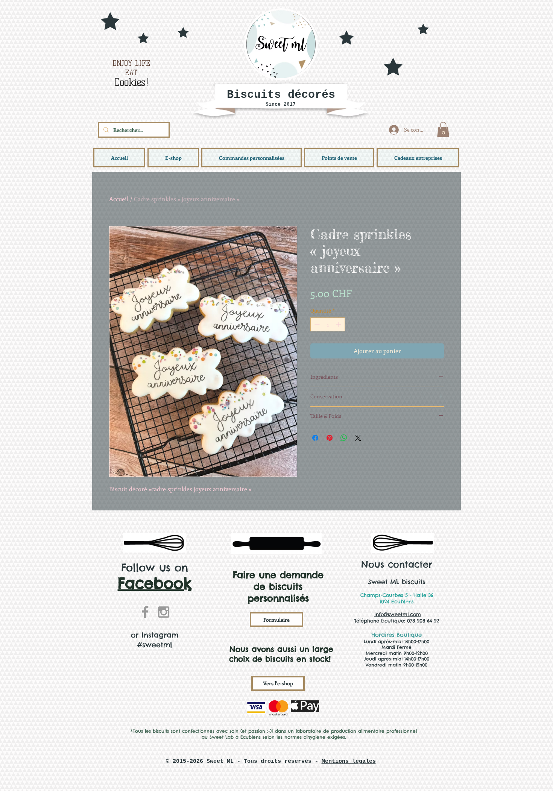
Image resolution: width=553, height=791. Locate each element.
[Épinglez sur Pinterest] (329, 437)
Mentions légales (349, 761)
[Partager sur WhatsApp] (343, 437)
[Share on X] (358, 437)
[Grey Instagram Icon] (164, 612)
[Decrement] (316, 324)
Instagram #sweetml (157, 639)
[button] (443, 129)
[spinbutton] (327, 324)
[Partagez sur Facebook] (315, 437)
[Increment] (339, 324)
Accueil (119, 199)
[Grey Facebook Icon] (145, 612)
